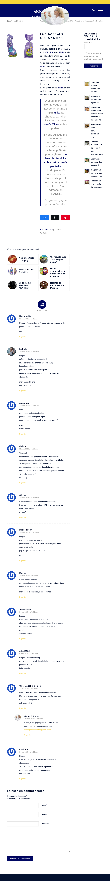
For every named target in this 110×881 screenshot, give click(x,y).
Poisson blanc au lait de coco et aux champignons (97, 148)
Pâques (44, 233)
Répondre (22, 337)
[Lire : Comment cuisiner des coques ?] (87, 160)
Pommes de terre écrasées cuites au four (96, 130)
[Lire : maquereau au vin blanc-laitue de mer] (87, 171)
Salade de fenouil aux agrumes (96, 99)
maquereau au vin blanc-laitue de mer (96, 173)
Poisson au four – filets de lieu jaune (96, 184)
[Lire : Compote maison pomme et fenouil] (87, 83)
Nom (44, 805)
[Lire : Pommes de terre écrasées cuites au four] (87, 125)
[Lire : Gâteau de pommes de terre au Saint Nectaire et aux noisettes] (87, 108)
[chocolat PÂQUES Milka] (20, 46)
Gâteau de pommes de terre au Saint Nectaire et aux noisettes (97, 113)
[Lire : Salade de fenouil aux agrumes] (87, 97)
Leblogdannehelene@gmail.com (37, 730)
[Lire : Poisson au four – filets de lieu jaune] (87, 182)
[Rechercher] (92, 10)
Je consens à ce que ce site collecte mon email (93, 56)
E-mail (45, 814)
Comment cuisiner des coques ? (96, 162)
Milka (60, 87)
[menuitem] (92, 10)
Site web (45, 824)
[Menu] (99, 10)
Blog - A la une (15, 21)
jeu (54, 229)
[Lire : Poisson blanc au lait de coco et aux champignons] (87, 143)
